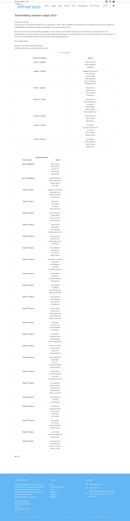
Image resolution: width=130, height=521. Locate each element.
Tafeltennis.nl (54, 497)
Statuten (17, 506)
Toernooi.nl (53, 492)
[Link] (27, 1)
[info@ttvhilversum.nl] (87, 484)
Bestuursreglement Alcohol (22, 504)
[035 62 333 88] (87, 488)
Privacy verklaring (65, 517)
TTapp (52, 489)
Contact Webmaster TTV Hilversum (100, 517)
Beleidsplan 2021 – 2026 (22, 509)
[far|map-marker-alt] (87, 494)
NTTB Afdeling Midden (56, 487)
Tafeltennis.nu (54, 494)
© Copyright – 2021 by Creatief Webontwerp (30, 517)
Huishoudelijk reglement (21, 501)
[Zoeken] (113, 5)
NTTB (52, 484)
